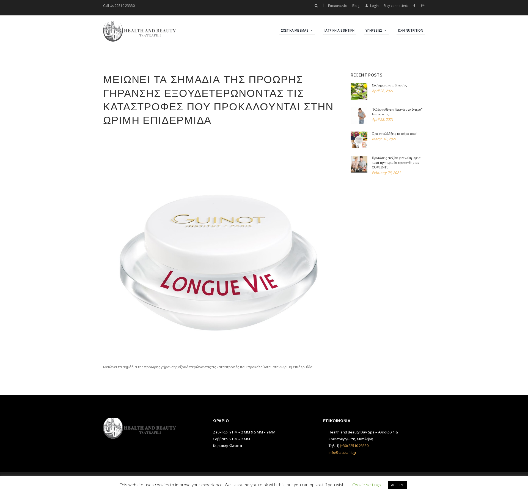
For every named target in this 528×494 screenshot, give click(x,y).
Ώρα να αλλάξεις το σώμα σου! (394, 134)
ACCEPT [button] (397, 484)
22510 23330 (125, 5)
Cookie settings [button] (366, 484)
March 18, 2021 (384, 139)
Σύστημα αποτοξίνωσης (389, 85)
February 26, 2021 (386, 172)
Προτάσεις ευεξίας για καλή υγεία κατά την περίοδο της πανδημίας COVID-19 (396, 162)
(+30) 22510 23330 (354, 445)
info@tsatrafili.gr (342, 452)
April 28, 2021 (382, 90)
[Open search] (316, 5)
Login (374, 5)
